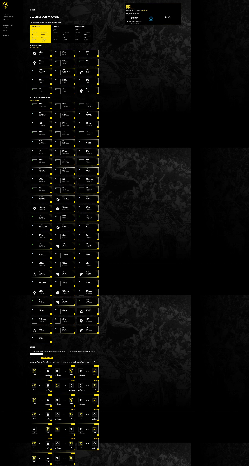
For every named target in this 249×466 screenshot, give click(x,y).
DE (8, 36)
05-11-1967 (49, 409)
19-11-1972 (49, 380)
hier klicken (92, 351)
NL (4, 36)
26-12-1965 (96, 409)
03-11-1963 (49, 438)
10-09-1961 (96, 438)
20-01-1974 (73, 365)
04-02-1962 (73, 438)
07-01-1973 (96, 365)
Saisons (6, 19)
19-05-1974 (49, 365)
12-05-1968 (96, 394)
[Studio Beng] (167, 17)
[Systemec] (151, 20)
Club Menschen (8, 25)
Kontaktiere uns (144, 10)
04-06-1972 (73, 380)
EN (6, 36)
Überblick (6, 27)
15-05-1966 (73, 409)
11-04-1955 (49, 453)
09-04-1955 (73, 453)
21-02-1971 (49, 394)
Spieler (5, 14)
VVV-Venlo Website (130, 8)
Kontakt (5, 30)
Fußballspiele (8, 17)
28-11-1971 (96, 380)
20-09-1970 (73, 394)
